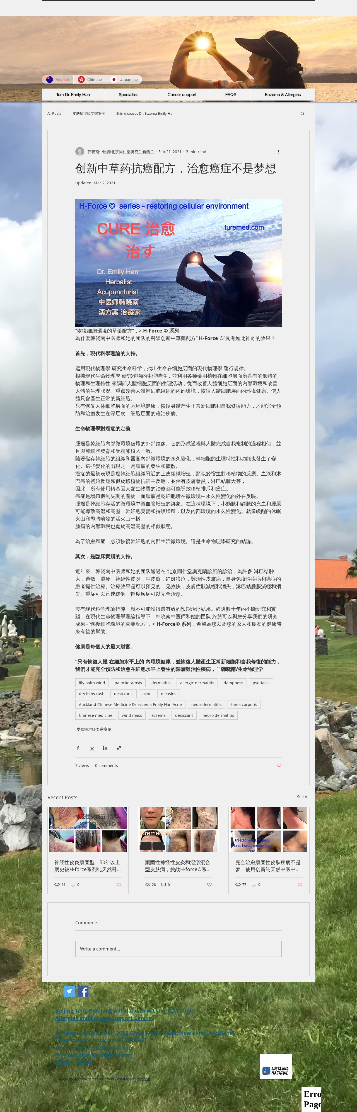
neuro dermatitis (218, 715)
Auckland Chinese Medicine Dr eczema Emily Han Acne (130, 704)
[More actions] (278, 151)
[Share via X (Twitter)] (91, 748)
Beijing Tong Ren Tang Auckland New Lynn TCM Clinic (124, 1010)
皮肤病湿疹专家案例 (89, 113)
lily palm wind (92, 682)
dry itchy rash (92, 693)
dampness (233, 682)
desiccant (184, 715)
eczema (158, 715)
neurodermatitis (206, 704)
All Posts (54, 113)
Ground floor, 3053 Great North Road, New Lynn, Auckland (156, 1033)
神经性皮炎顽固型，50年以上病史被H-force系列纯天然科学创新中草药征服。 (87, 866)
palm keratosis (128, 682)
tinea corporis (244, 704)
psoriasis (261, 682)
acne (147, 693)
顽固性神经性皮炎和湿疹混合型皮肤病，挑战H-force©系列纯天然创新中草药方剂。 (178, 866)
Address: (67, 1033)
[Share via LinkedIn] (105, 748)
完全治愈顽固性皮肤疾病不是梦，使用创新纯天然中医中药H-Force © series (268, 866)
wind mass (132, 715)
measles (168, 693)
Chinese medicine (95, 715)
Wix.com (143, 1079)
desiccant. (123, 693)
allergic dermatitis (197, 682)
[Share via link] (119, 748)
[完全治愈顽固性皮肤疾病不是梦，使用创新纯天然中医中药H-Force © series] (269, 829)
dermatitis (161, 682)
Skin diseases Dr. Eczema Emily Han (145, 113)
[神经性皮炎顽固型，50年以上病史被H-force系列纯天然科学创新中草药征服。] (88, 829)
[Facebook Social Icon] (83, 991)
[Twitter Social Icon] (69, 991)
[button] (302, 113)
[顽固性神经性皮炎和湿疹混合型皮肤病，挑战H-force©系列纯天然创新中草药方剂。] (178, 829)
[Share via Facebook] (78, 748)
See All (303, 796)
